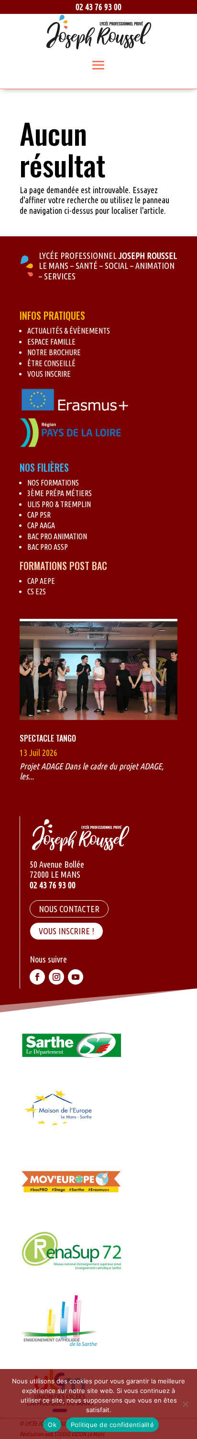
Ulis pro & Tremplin (59, 504)
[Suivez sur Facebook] (37, 977)
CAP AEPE (41, 581)
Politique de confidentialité (112, 1424)
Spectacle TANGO (48, 738)
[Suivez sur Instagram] (56, 977)
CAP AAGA (41, 525)
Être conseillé (51, 363)
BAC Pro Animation (57, 536)
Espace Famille (51, 341)
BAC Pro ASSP (47, 547)
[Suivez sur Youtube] (75, 977)
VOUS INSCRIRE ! (66, 931)
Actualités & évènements (68, 330)
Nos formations (53, 482)
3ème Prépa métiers (59, 493)
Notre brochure (54, 352)
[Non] (185, 1404)
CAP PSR (39, 515)
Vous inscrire (49, 374)
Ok (52, 1424)
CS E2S (36, 591)
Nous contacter (69, 909)
